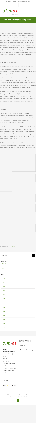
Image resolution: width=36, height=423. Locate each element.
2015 (4, 324)
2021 (4, 299)
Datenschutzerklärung (26, 350)
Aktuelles (13, 246)
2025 (4, 282)
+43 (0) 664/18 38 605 (11, 1)
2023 (4, 290)
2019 (4, 307)
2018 (4, 311)
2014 (4, 328)
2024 (4, 286)
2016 (4, 319)
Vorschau (4, 268)
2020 (4, 303)
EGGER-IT (25, 397)
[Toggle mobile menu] (32, 10)
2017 (4, 315)
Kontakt (22, 345)
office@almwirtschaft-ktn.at (23, 1)
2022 (4, 294)
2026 (4, 278)
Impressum (23, 354)
